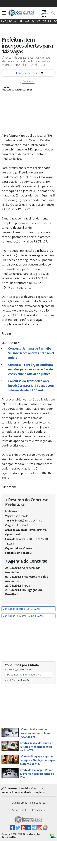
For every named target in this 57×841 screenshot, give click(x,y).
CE (38, 21)
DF (44, 21)
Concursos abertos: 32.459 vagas (22, 608)
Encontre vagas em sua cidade (18, 669)
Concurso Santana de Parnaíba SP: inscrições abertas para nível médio (31, 353)
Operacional (12, 534)
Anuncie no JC (19, 810)
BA (33, 21)
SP (30, 552)
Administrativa (37, 529)
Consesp (28, 548)
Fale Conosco (37, 802)
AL (15, 21)
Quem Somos (19, 802)
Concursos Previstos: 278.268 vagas (23, 616)
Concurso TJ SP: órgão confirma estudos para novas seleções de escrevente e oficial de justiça (30, 369)
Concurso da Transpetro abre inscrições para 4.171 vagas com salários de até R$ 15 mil (31, 385)
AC (10, 21)
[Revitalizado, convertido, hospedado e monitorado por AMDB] (52, 836)
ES (49, 21)
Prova (17, 585)
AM (27, 21)
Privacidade (38, 810)
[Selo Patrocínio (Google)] (43, 12)
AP (21, 21)
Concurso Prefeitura (26, 73)
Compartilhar (28, 81)
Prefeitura (11, 511)
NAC (3, 21)
